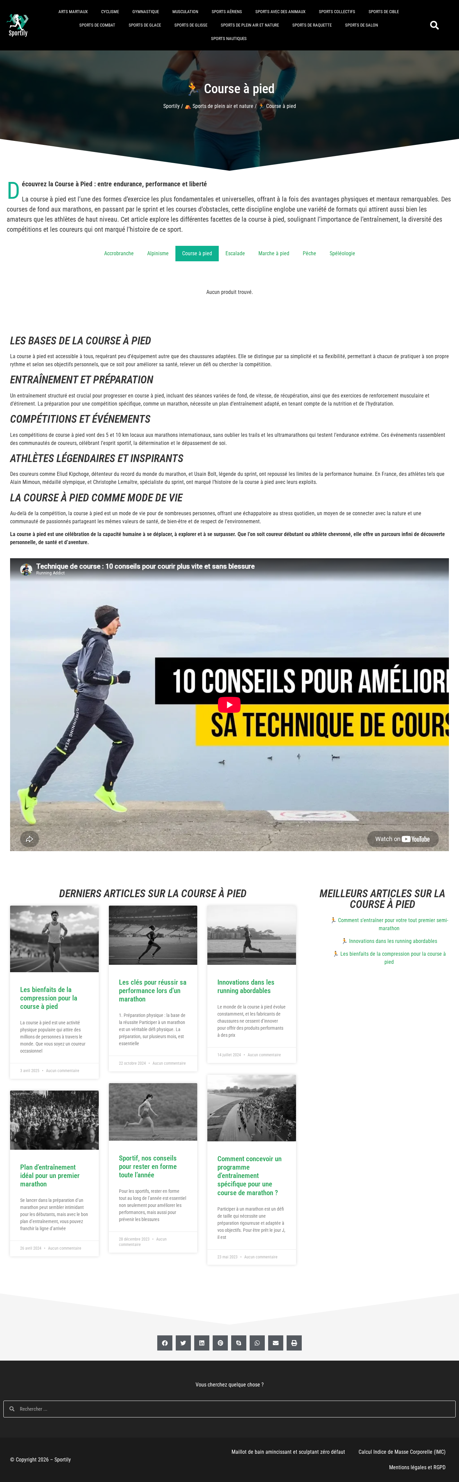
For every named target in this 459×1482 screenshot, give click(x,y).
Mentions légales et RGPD (417, 1467)
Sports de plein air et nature (250, 25)
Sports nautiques (229, 38)
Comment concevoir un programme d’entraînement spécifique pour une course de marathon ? (249, 1176)
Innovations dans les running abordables (246, 986)
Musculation (185, 11)
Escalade (235, 253)
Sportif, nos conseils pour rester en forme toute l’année (148, 1166)
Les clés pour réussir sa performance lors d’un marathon (152, 990)
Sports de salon (361, 25)
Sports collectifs (337, 11)
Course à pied (197, 253)
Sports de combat (97, 25)
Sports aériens (227, 11)
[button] (434, 25)
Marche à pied (273, 253)
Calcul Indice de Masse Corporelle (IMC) (402, 1452)
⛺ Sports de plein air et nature (218, 106)
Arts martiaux (73, 11)
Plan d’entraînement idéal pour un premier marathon (50, 1175)
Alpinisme (158, 253)
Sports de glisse (190, 25)
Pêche (309, 253)
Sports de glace (145, 25)
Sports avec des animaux (280, 11)
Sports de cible (384, 11)
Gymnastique (145, 11)
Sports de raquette (312, 25)
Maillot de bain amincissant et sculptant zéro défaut (288, 1452)
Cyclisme (110, 11)
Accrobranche (119, 253)
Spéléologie (342, 253)
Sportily (171, 106)
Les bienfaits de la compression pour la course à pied (48, 998)
